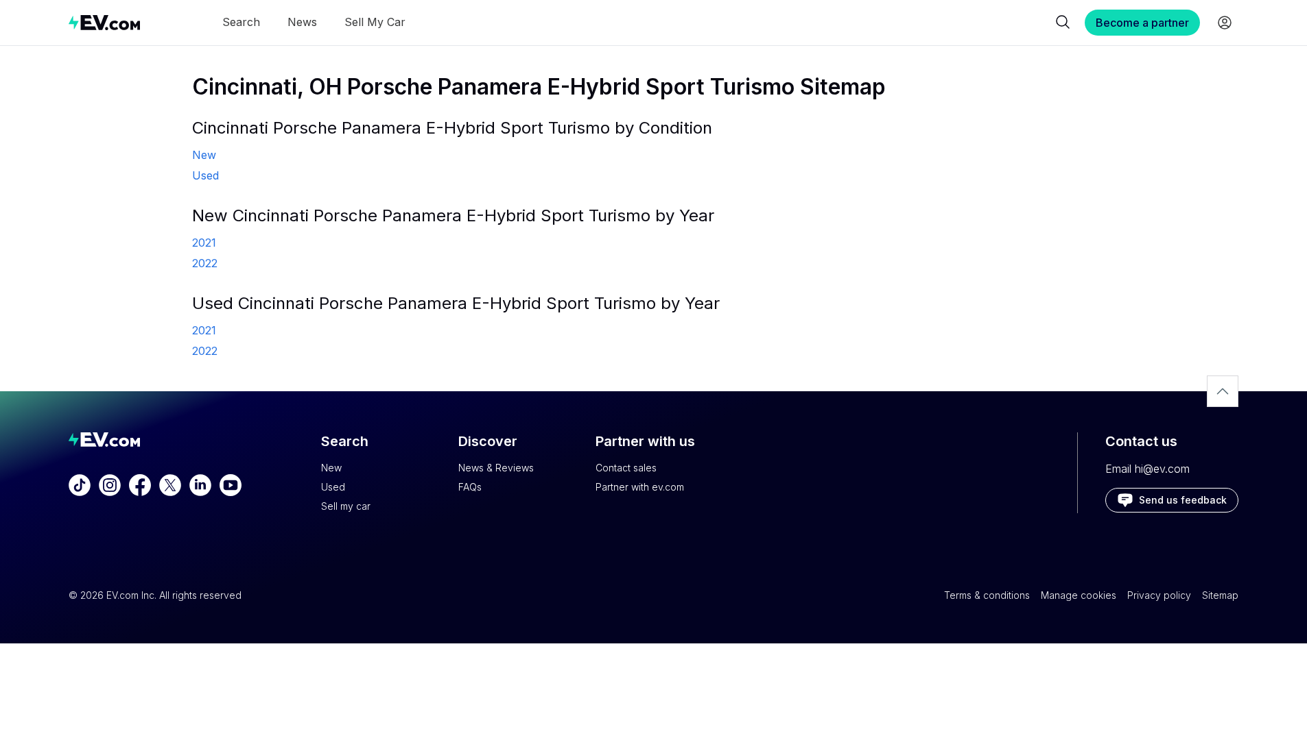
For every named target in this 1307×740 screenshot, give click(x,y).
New (331, 467)
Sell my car (345, 506)
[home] (104, 22)
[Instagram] (110, 485)
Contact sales (626, 467)
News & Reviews (496, 467)
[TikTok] (80, 485)
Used (333, 487)
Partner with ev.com (640, 487)
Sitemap (1220, 595)
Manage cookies (1078, 595)
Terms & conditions (987, 595)
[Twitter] (170, 485)
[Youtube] (231, 485)
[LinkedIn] (200, 485)
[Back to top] (1222, 391)
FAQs (470, 487)
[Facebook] (140, 485)
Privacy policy (1159, 595)
